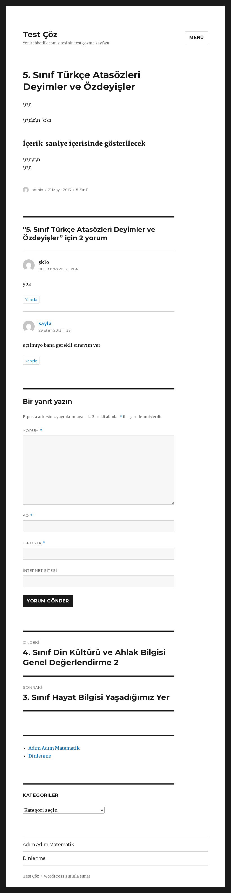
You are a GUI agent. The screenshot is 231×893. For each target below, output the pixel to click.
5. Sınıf (81, 189)
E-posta (34, 543)
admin (37, 189)
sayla (45, 323)
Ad (28, 515)
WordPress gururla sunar (67, 876)
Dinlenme (39, 756)
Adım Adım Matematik (54, 748)
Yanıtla (31, 299)
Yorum (33, 430)
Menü (196, 37)
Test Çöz (40, 34)
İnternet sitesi (40, 570)
